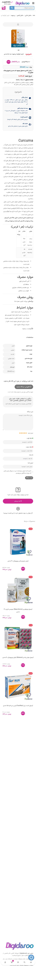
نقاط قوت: (29, 438)
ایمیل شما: (30, 463)
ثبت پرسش (17, 501)
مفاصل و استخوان (20, 82)
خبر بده (18, 24)
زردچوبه (13, 16)
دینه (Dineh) (24, 67)
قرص (13, 346)
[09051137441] (11, 2)
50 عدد (12, 354)
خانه (34, 16)
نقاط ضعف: (29, 447)
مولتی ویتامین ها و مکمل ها (21, 84)
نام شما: (31, 455)
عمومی (12, 350)
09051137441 (6, 2)
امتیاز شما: (30, 433)
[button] (17, 50)
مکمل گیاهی (20, 16)
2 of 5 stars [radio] (24, 433)
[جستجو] (12, 8)
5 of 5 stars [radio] (20, 433)
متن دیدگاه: (30, 412)
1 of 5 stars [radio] (26, 433)
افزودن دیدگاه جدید (23, 387)
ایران (13, 363)
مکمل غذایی (28, 16)
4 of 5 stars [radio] (21, 433)
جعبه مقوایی (11, 359)
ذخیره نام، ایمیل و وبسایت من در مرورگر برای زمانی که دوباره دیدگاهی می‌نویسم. (17, 472)
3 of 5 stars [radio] (23, 433)
